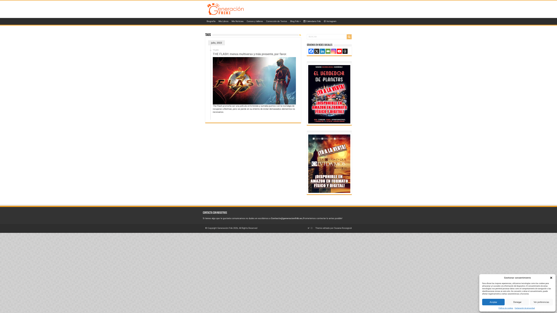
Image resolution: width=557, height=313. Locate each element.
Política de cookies (506, 308)
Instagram (331, 21)
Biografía (211, 21)
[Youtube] (339, 51)
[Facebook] (311, 51)
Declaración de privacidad (525, 308)
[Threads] (345, 51)
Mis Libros (223, 21)
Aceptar (493, 302)
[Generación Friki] (225, 8)
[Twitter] (308, 228)
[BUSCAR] (349, 36)
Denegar (517, 302)
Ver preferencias (541, 302)
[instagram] (311, 228)
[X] (316, 51)
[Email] (328, 51)
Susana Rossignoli (343, 228)
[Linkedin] (322, 51)
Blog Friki (294, 21)
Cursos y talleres (255, 21)
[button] (551, 277)
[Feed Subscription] (300, 35)
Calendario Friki (313, 21)
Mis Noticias (238, 21)
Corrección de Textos (276, 21)
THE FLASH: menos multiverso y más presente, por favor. (250, 54)
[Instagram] (333, 51)
